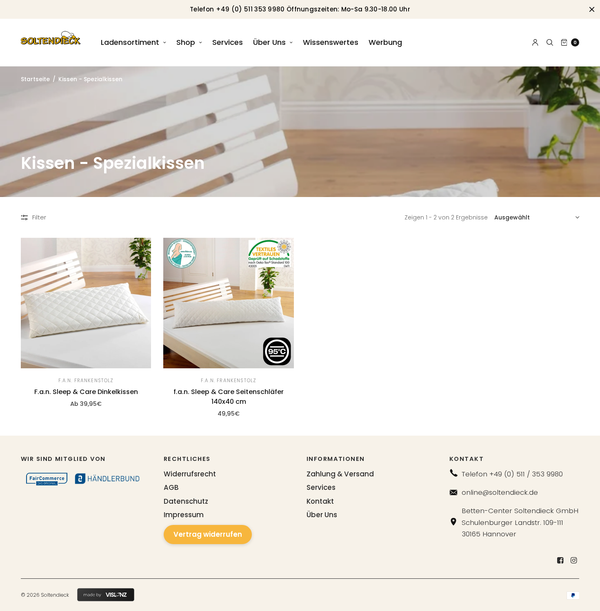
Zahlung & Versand (340, 474)
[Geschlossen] (592, 9)
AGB (171, 487)
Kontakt (320, 501)
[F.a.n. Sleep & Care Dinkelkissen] (86, 303)
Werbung (385, 42)
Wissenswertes (330, 42)
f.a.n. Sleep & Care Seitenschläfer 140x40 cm (228, 396)
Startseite (35, 79)
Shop (185, 42)
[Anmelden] (535, 42)
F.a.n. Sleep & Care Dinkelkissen (86, 391)
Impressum (184, 515)
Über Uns (269, 42)
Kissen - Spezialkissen (90, 79)
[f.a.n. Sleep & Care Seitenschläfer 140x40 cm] (228, 303)
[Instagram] (573, 560)
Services (227, 42)
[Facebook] (560, 560)
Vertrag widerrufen (207, 534)
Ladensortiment (130, 42)
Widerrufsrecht (190, 474)
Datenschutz (186, 501)
